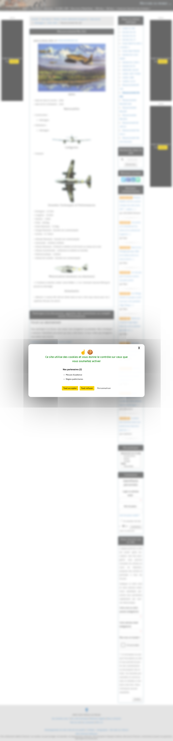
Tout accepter (70, 388)
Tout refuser (87, 388)
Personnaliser (104, 388)
